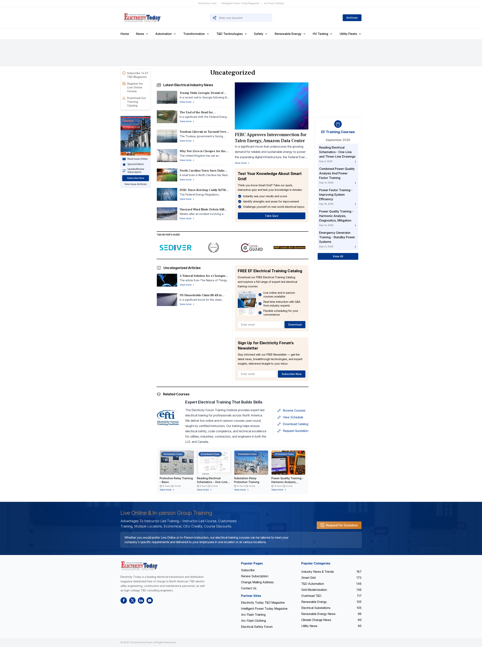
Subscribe (248, 570)
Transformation (194, 34)
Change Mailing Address (257, 582)
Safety (258, 34)
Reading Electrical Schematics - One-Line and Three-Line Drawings (214, 482)
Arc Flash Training (253, 614)
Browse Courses (294, 410)
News (140, 34)
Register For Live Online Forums (135, 87)
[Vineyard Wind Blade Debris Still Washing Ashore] (167, 213)
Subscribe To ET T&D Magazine (138, 74)
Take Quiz (271, 215)
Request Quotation (295, 431)
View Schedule (293, 417)
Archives (352, 17)
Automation (163, 34)
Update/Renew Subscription (135, 171)
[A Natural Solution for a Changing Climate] (167, 280)
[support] (149, 600)
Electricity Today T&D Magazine (263, 602)
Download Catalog (295, 424)
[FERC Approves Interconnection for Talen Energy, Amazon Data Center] (271, 106)
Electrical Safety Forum (257, 627)
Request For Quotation (342, 525)
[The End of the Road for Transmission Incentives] (167, 116)
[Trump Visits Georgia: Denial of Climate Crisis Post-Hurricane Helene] (167, 97)
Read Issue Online (137, 159)
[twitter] (132, 600)
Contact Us (248, 588)
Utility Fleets (348, 34)
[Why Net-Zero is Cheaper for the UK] (167, 155)
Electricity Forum (207, 3)
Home (124, 34)
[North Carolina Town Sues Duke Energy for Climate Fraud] (167, 175)
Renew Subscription (254, 576)
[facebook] (123, 600)
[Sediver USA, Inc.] (176, 247)
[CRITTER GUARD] (252, 247)
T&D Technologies (229, 34)
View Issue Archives (135, 184)
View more (241, 163)
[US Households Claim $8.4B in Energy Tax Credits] (167, 299)
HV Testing (320, 34)
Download (295, 324)
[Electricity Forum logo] (139, 565)
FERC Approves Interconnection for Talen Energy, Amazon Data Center (270, 138)
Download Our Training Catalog (136, 101)
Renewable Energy (288, 34)
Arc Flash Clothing (274, 3)
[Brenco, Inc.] (214, 247)
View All (338, 256)
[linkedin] (141, 600)
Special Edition (135, 164)
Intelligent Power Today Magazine (240, 3)
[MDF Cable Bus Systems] (290, 247)
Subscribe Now (135, 178)
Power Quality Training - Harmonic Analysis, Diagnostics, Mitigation (287, 482)
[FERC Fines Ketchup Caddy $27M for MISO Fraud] (167, 194)
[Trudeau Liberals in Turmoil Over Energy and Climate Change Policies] (167, 136)
